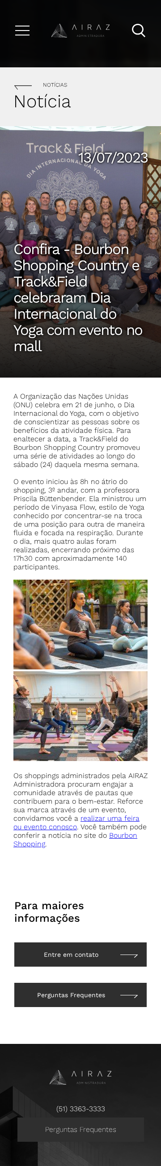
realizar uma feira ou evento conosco (76, 822)
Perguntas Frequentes (80, 1129)
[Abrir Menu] (22, 30)
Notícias (55, 85)
